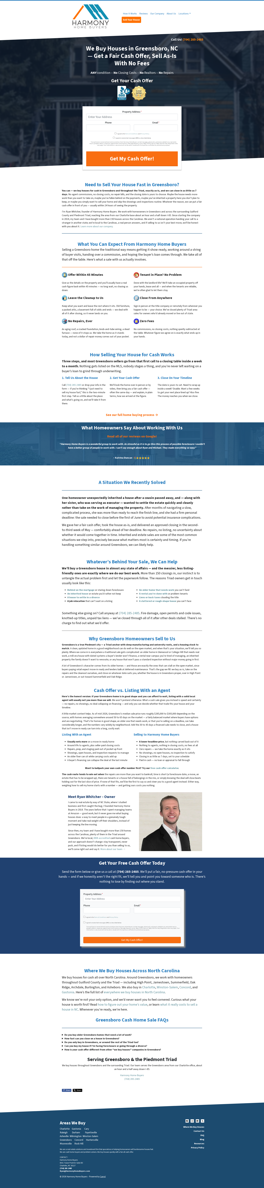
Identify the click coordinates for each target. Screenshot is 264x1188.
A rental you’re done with (153, 593)
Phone (108, 122)
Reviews (143, 13)
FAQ (202, 1135)
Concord (185, 987)
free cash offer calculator (164, 768)
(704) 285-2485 (193, 39)
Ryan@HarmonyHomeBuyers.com (75, 1171)
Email (155, 122)
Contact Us (199, 1131)
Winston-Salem (167, 987)
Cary (86, 1129)
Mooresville (66, 1143)
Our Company (157, 13)
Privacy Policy (145, 134)
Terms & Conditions (131, 134)
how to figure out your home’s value (122, 1004)
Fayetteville (91, 1132)
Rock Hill (78, 1143)
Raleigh (64, 1132)
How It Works (130, 13)
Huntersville (92, 1140)
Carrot (103, 1176)
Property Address (132, 112)
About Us (171, 13)
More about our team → (112, 849)
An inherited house (77, 593)
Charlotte (148, 987)
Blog (202, 1139)
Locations (183, 13)
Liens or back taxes (149, 597)
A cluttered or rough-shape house (157, 601)
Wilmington (76, 1136)
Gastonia (68, 992)
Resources (199, 1143)
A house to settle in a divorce (83, 597)
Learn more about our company (96, 226)
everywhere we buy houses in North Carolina (134, 992)
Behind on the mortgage (80, 590)
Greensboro (66, 1140)
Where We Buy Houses (193, 1126)
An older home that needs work (156, 590)
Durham (76, 1132)
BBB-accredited (102, 838)
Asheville (64, 1136)
